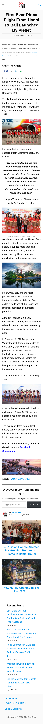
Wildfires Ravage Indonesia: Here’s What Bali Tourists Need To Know (21, 668)
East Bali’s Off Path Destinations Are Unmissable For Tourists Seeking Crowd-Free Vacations (21, 616)
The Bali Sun (16, 512)
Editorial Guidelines (13, 709)
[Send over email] (20, 71)
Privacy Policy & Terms (15, 703)
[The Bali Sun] (21, 5)
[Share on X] (11, 71)
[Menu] (3, 5)
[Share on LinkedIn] (16, 71)
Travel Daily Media (20, 479)
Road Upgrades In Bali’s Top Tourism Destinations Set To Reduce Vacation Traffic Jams (21, 650)
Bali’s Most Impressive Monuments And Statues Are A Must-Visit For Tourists (21, 633)
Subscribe (34, 504)
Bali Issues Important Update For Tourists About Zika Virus (21, 683)
